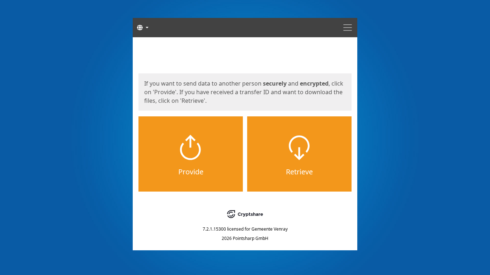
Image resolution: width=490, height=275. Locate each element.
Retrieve (299, 172)
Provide (190, 172)
